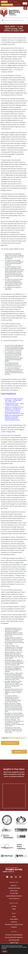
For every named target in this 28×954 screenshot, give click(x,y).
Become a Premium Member (14, 935)
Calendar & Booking (14, 888)
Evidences (12, 738)
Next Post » (19, 751)
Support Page (14, 942)
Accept (4, 951)
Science (22, 738)
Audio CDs (14, 922)
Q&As (17, 738)
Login (25, 3)
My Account (14, 890)
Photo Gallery (14, 919)
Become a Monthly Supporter (14, 937)
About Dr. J (14, 885)
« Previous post (10, 743)
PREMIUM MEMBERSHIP (7, 4)
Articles (14, 906)
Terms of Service (14, 898)
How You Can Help (14, 940)
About (10, 1)
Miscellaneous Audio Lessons (14, 924)
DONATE (4, 1)
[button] (25, 8)
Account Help (17, 4)
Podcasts (14, 927)
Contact (15, 1)
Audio (14, 916)
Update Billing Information (14, 896)
